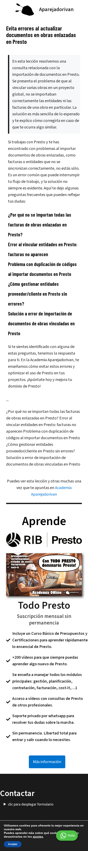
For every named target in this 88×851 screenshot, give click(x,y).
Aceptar (12, 844)
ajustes (38, 836)
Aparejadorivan (56, 9)
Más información (47, 762)
